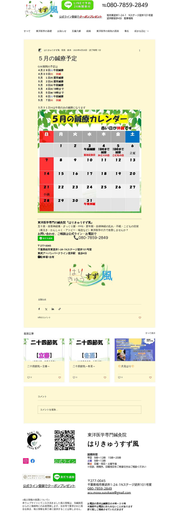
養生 (126, 31)
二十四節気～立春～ (38, 366)
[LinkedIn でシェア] (52, 309)
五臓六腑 (76, 31)
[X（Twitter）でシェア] (46, 309)
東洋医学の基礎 (44, 31)
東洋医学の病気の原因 (107, 31)
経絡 (88, 31)
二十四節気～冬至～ (84, 366)
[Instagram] (26, 461)
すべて (27, 31)
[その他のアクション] (139, 50)
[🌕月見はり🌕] (135, 349)
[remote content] (53, 238)
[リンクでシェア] (59, 309)
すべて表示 (150, 333)
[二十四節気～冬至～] (89, 349)
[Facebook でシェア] (39, 309)
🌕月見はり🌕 (126, 366)
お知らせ (61, 31)
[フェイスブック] (32, 461)
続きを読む (140, 31)
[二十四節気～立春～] (44, 349)
